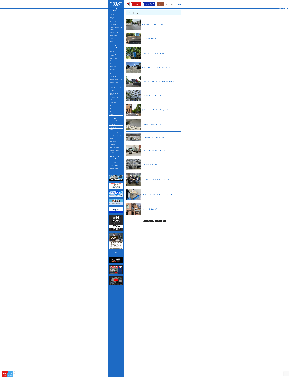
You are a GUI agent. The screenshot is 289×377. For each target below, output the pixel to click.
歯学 (111, 105)
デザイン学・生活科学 (115, 132)
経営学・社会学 (113, 35)
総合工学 (112, 90)
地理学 (111, 138)
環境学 (111, 130)
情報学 (111, 114)
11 (161, 220)
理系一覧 (112, 51)
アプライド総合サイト (136, 4)
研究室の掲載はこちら (115, 165)
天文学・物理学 (113, 66)
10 (159, 220)
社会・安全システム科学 (116, 141)
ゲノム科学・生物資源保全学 (116, 98)
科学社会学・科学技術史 (116, 135)
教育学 (111, 41)
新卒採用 (160, 4)
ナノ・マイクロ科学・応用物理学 (116, 54)
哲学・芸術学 (113, 21)
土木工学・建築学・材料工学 (116, 83)
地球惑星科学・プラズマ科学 (116, 70)
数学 (111, 63)
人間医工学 (112, 144)
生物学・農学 (113, 102)
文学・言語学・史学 (115, 24)
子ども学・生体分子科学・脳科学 (115, 151)
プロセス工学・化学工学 (116, 87)
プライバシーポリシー (115, 171)
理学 (111, 73)
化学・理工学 (113, 76)
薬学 (111, 108)
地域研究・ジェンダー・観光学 (116, 18)
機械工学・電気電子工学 (116, 79)
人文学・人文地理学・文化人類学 (116, 28)
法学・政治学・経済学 (115, 32)
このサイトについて (115, 162)
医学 (111, 111)
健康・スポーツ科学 (115, 147)
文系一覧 (112, 14)
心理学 (111, 38)
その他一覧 (112, 124)
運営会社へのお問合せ (115, 168)
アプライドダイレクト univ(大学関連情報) (149, 4)
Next (164, 220)
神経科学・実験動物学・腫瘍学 (116, 93)
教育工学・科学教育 (115, 127)
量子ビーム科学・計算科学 (116, 59)
